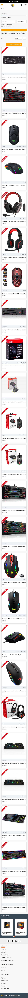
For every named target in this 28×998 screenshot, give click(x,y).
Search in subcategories (7, 24)
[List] (4, 38)
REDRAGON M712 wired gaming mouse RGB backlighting (14, 185)
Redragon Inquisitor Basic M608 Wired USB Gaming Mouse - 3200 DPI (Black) (14, 293)
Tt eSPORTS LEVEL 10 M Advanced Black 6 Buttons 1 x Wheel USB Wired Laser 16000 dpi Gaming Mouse (14, 366)
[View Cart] (25, 5)
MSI (3, 398)
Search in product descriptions (9, 26)
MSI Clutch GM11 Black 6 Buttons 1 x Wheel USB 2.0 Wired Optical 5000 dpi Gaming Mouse (14, 474)
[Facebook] (8, 941)
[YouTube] (15, 941)
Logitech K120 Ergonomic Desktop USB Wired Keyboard (14, 77)
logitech (4, 74)
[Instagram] (12, 941)
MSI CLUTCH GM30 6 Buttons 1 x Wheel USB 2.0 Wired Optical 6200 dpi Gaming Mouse (14, 438)
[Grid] (1, 38)
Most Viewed (5, 915)
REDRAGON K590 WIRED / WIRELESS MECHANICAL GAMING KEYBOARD (14, 113)
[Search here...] (21, 5)
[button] (13, 936)
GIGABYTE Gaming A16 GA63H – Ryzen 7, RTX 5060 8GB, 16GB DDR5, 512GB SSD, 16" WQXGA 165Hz (21, 932)
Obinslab (4, 760)
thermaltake (5, 362)
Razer (4, 146)
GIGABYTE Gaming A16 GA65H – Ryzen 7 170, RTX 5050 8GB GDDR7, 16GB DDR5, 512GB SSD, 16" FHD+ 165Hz (7, 932)
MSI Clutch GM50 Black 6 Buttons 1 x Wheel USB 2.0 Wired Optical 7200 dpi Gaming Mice (14, 402)
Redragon (5, 110)
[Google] (19, 941)
